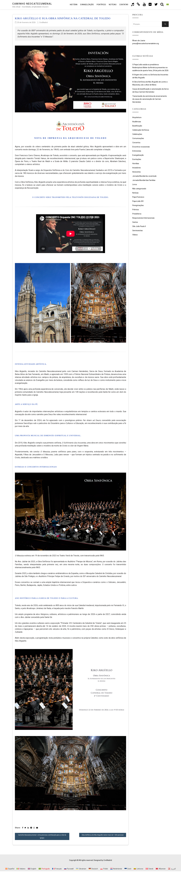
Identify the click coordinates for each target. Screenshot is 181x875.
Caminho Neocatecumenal (32, 3)
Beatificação (137, 126)
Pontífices (101, 5)
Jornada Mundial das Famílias (143, 180)
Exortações (136, 159)
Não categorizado (139, 189)
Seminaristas (137, 231)
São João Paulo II (139, 226)
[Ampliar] (123, 476)
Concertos (136, 143)
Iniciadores (136, 168)
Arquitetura (136, 117)
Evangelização (87, 5)
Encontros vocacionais (141, 147)
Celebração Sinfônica (140, 130)
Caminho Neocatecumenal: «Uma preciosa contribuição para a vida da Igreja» (42, 836)
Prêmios (135, 210)
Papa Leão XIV (138, 201)
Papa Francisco (138, 197)
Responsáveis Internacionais (143, 218)
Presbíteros (136, 214)
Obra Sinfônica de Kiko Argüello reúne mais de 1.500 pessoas (103, 835)
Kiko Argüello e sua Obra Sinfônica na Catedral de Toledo (62, 18)
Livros (134, 184)
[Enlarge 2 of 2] (123, 266)
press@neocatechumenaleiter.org (145, 43)
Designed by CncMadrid (103, 860)
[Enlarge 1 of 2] (67, 266)
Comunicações (138, 138)
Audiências (136, 122)
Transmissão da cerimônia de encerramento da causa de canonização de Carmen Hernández (149, 99)
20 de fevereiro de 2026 (26, 22)
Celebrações (137, 134)
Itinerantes (136, 172)
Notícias (112, 5)
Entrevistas (136, 151)
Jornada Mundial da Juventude (144, 176)
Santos (135, 222)
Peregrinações (138, 205)
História (73, 5)
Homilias (135, 163)
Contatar (123, 5)
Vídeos (135, 235)
